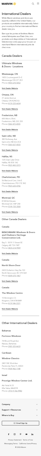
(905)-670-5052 (14, 83)
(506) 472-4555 (14, 124)
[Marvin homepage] (9, 3)
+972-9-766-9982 (15, 391)
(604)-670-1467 (14, 276)
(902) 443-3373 (14, 165)
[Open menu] (38, 3)
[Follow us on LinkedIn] (32, 434)
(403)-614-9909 (14, 248)
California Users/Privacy (28, 443)
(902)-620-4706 (14, 186)
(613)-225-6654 (14, 103)
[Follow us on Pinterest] (20, 434)
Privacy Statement (15, 440)
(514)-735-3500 (14, 207)
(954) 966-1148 (14, 369)
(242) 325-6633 (14, 346)
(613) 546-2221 (14, 303)
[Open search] (33, 3)
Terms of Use (28, 440)
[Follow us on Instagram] (14, 434)
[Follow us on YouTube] (26, 434)
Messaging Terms (11, 443)
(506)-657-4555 (14, 145)
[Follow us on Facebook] (8, 434)
